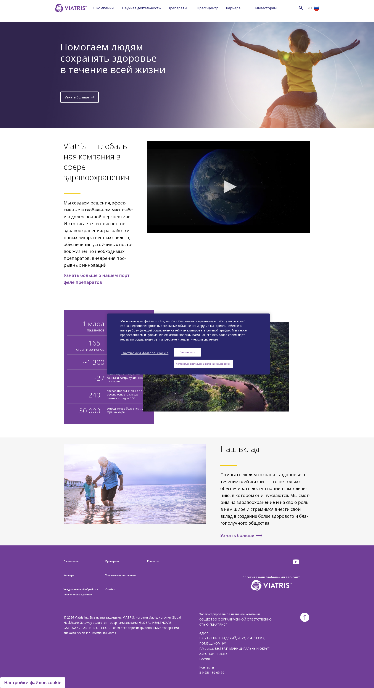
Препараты (177, 8)
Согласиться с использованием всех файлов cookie (203, 363)
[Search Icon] (301, 8)
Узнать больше (77, 97)
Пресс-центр (207, 8)
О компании (103, 8)
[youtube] (296, 561)
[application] (228, 187)
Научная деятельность (141, 8)
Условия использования (120, 575)
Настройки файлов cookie (32, 682)
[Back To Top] (304, 617)
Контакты (153, 561)
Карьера (233, 8)
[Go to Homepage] (70, 15)
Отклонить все (187, 352)
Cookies (110, 589)
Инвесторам (266, 8)
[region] (188, 344)
